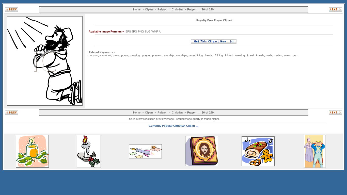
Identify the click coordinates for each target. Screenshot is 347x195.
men (294, 55)
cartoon (93, 55)
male (269, 55)
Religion (162, 9)
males (278, 55)
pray (116, 55)
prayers (157, 55)
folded (228, 55)
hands (209, 55)
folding (219, 55)
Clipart (149, 9)
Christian (177, 9)
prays (124, 55)
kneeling (240, 55)
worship (169, 55)
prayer (146, 55)
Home (136, 9)
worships (181, 55)
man (287, 55)
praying (135, 55)
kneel (250, 55)
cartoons (105, 55)
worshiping (196, 55)
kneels (260, 55)
